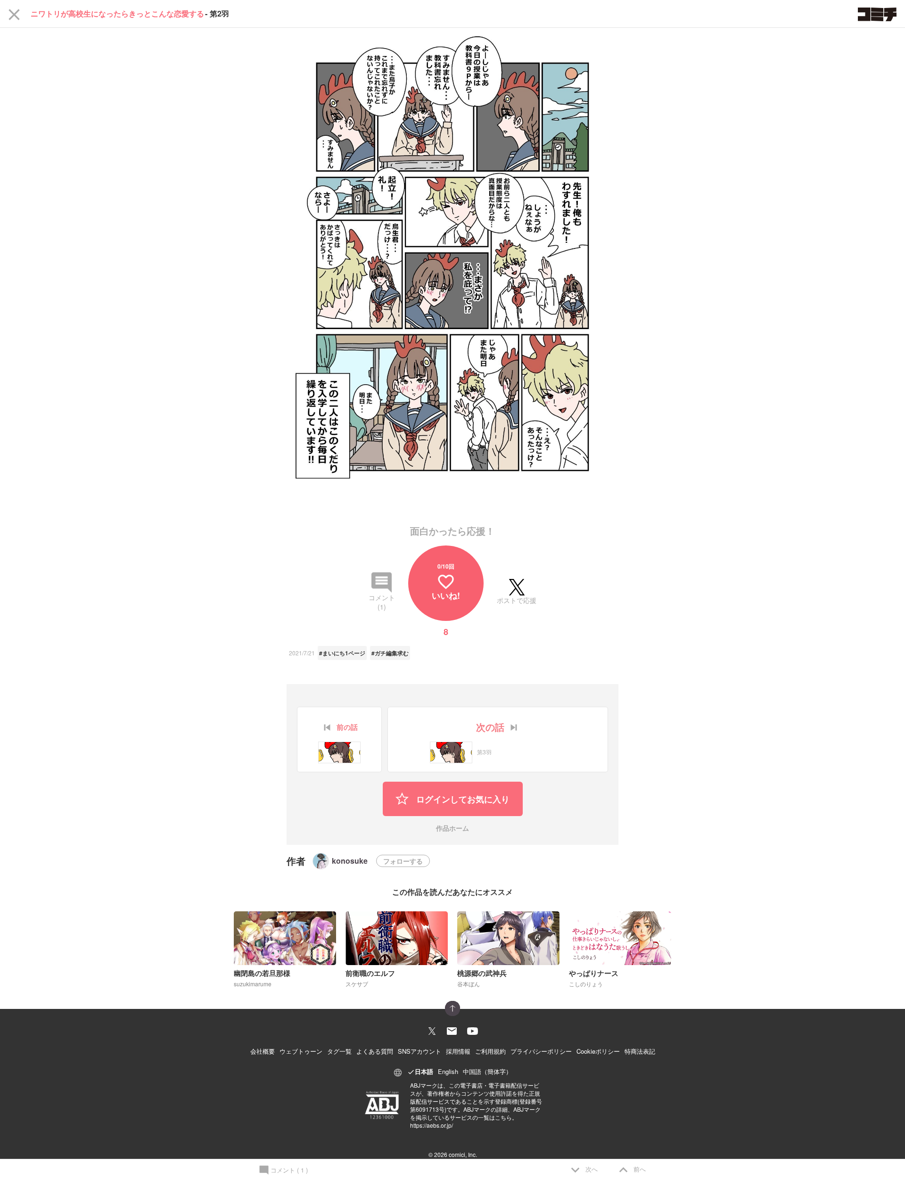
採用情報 (458, 1051)
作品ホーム (452, 828)
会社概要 (262, 1051)
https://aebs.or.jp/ (431, 1125)
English (448, 1071)
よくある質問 (374, 1051)
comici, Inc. (463, 1154)
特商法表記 (640, 1051)
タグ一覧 (339, 1051)
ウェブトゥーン (301, 1051)
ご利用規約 (490, 1051)
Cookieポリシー (598, 1051)
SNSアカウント (419, 1051)
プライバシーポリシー (541, 1051)
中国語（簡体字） (487, 1071)
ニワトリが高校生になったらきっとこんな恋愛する (117, 13)
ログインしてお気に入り (462, 799)
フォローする (403, 861)
